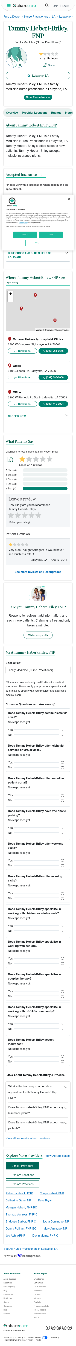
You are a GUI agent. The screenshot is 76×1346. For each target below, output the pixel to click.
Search (47, 5)
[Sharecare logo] (38, 1325)
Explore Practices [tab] (22, 1184)
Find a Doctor (12, 16)
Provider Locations (35, 112)
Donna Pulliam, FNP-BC (21, 1228)
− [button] (10, 299)
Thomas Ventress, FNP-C (22, 1214)
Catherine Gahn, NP (18, 1200)
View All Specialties (57, 1156)
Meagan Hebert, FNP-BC (21, 1207)
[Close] (69, 199)
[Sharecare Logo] (24, 5)
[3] (24, 514)
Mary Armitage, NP (55, 1228)
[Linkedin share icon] (59, 1329)
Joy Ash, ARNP (15, 1235)
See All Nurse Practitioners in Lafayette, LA (31, 1249)
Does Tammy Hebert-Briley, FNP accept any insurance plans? (35, 1110)
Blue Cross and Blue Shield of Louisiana (29, 255)
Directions (24, 351)
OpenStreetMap (52, 329)
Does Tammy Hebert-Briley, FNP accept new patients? (36, 1125)
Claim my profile (38, 635)
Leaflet (39, 329)
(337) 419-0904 (55, 403)
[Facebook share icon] (48, 1329)
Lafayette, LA (40, 75)
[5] (38, 514)
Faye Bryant (45, 1200)
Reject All (25, 235)
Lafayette (65, 16)
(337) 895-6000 (55, 377)
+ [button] (10, 293)
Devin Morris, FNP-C (45, 1235)
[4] (31, 514)
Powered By (10, 1255)
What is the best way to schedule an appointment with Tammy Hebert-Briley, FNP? (32, 1092)
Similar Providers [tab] (22, 1166)
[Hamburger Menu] (9, 5)
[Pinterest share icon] (69, 1329)
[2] (17, 514)
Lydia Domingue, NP (56, 1221)
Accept (50, 235)
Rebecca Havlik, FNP (19, 1193)
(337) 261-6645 (55, 350)
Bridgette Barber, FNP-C (21, 1221)
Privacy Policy (23, 222)
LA (53, 16)
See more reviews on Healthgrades (38, 572)
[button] (53, 704)
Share (51, 65)
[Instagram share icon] (53, 1329)
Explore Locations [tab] (22, 1175)
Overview (12, 112)
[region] (38, 222)
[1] (10, 514)
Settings (37, 242)
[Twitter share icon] (64, 1329)
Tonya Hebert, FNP (52, 1193)
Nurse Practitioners (36, 16)
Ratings (56, 112)
